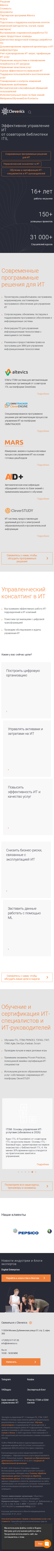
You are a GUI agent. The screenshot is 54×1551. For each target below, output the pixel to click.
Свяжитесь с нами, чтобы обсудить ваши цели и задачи (22, 977)
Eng (17, 112)
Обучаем (38, 1422)
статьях (4, 1433)
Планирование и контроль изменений (20, 81)
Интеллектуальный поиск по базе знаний (22, 95)
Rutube (30, 1379)
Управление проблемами (13, 84)
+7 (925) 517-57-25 (10, 1340)
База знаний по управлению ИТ (10, 1401)
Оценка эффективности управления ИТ (21, 70)
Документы (6, 12)
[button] (18, 1172)
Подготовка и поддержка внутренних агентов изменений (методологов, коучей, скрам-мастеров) (25, 26)
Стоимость (6, 8)
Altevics (4, 5)
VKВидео (6, 1389)
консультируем (7, 1425)
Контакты (33, 98)
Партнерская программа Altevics (17, 15)
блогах (12, 1433)
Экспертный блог (36, 1389)
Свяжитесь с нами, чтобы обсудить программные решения (22, 558)
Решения (5, 1)
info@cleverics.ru (9, 1343)
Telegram (6, 1379)
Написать (11, 1362)
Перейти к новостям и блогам (22, 1278)
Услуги (3, 19)
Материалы (6, 98)
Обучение (17, 98)
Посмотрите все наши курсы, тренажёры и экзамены (22, 1186)
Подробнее (42, 1164)
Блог (25, 98)
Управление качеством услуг (15, 67)
